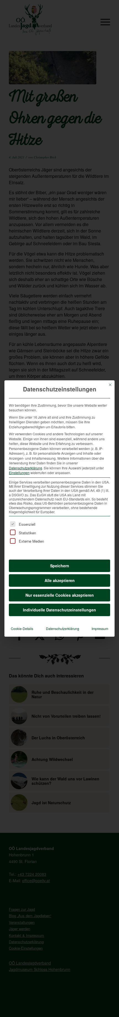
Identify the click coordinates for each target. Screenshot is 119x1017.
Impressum (100, 628)
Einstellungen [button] (19, 472)
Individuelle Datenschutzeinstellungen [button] (59, 610)
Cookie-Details (22, 628)
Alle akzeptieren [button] (60, 580)
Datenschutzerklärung (25, 468)
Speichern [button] (59, 565)
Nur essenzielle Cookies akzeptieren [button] (59, 595)
